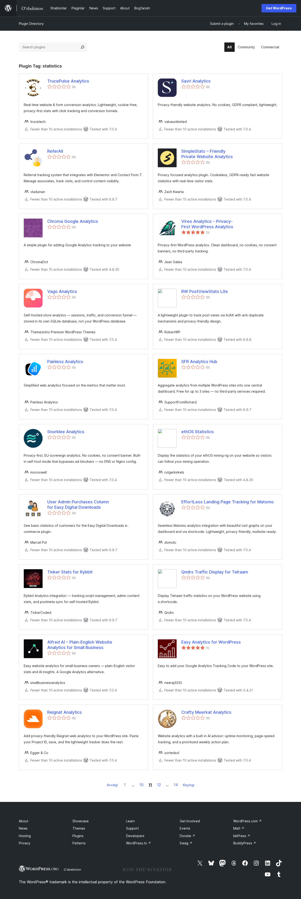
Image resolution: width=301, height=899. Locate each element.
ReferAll (55, 151)
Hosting (25, 836)
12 (159, 784)
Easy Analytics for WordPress (211, 642)
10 (141, 784)
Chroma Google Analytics (72, 221)
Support (132, 828)
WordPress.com (247, 821)
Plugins (77, 836)
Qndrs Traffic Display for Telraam (214, 571)
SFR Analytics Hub (199, 361)
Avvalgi (112, 785)
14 (176, 784)
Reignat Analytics (64, 712)
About (23, 821)
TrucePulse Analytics (68, 81)
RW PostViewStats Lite (204, 291)
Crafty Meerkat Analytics (206, 712)
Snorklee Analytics (65, 431)
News (23, 828)
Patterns (79, 843)
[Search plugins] (82, 47)
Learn (130, 821)
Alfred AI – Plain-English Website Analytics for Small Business (79, 645)
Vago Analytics (62, 291)
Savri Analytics (196, 81)
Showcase (80, 821)
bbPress (241, 836)
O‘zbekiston (72, 869)
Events (185, 828)
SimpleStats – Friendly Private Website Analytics (207, 154)
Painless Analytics (65, 361)
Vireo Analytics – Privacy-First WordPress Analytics (207, 224)
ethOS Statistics (197, 431)
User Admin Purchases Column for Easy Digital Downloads (78, 504)
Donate (187, 836)
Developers (135, 836)
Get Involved (190, 821)
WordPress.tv (138, 843)
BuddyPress (244, 843)
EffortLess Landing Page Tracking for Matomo (227, 501)
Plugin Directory (31, 24)
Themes (78, 828)
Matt (238, 828)
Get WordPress (279, 8)
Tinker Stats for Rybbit (70, 571)
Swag (186, 843)
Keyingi (188, 785)
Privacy (24, 843)
